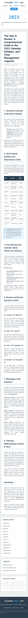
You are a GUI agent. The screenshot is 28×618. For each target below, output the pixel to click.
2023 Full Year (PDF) (7, 565)
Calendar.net (14, 2)
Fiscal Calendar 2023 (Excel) (9, 570)
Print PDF (14, 8)
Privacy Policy (7, 607)
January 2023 (6, 523)
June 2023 (5, 537)
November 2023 (6, 550)
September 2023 (7, 545)
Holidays (16, 5)
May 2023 (5, 534)
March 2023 (5, 528)
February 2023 (6, 526)
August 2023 (6, 542)
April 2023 (5, 531)
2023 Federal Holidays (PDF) (9, 567)
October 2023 (6, 547)
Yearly (11, 5)
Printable (22, 5)
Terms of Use (15, 607)
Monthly (5, 5)
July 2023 (5, 539)
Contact (22, 607)
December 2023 (6, 553)
